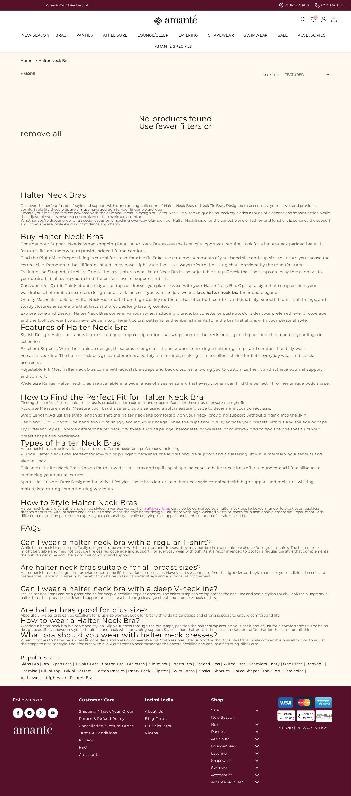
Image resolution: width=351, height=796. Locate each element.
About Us (154, 711)
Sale (283, 35)
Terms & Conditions (98, 733)
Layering (188, 35)
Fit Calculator (158, 725)
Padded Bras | (209, 664)
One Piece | (294, 664)
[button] (62, 35)
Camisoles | (294, 670)
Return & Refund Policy (101, 718)
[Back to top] (338, 785)
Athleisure (115, 35)
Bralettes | (137, 664)
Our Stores (296, 5)
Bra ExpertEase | (58, 664)
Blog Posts (156, 718)
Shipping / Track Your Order (106, 711)
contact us (332, 5)
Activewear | (33, 677)
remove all (41, 134)
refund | (286, 728)
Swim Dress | (184, 670)
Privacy (86, 740)
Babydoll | (316, 664)
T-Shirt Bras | (88, 664)
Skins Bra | (31, 664)
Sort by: (271, 75)
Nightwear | (57, 677)
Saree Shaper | (247, 670)
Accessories (312, 35)
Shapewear (221, 35)
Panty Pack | (140, 670)
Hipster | (162, 670)
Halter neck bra (54, 60)
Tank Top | (272, 670)
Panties (84, 35)
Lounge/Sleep (152, 35)
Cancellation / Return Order (106, 725)
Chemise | (30, 670)
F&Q (83, 747)
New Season (223, 717)
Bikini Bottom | (79, 670)
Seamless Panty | (265, 664)
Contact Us (90, 754)
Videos (151, 733)
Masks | (205, 670)
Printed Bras (82, 677)
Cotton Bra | (114, 664)
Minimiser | (159, 664)
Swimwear (256, 35)
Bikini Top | (52, 670)
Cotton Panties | (111, 670)
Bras (60, 35)
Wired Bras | (236, 664)
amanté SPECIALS (173, 46)
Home (26, 60)
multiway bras (156, 508)
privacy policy (312, 728)
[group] (176, 5)
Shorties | (223, 670)
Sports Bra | (183, 664)
